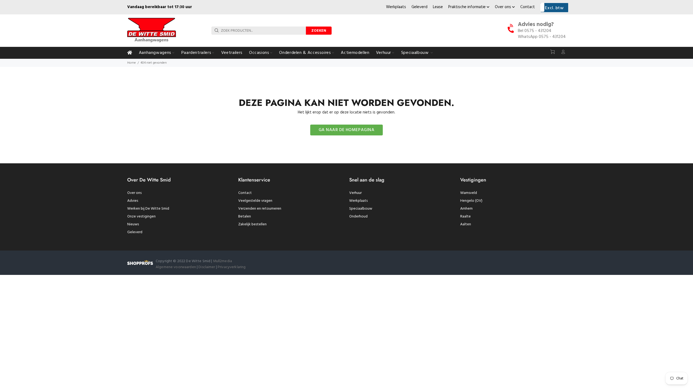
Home (131, 63)
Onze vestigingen (141, 216)
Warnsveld (468, 193)
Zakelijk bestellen (252, 224)
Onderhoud (358, 216)
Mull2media (222, 261)
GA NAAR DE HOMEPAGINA (347, 130)
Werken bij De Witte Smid (148, 209)
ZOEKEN (318, 31)
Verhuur (355, 193)
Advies (132, 201)
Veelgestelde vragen (255, 201)
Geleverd (419, 7)
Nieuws (133, 224)
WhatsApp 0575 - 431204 (542, 36)
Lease (438, 7)
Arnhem (466, 209)
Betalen (244, 216)
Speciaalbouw (360, 209)
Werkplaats (396, 7)
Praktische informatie (467, 7)
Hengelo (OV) (471, 201)
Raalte (465, 216)
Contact (527, 7)
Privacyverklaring (232, 267)
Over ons (503, 7)
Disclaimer (207, 267)
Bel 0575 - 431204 (534, 30)
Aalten (465, 224)
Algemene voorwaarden (176, 267)
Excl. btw (554, 8)
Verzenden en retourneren (259, 209)
